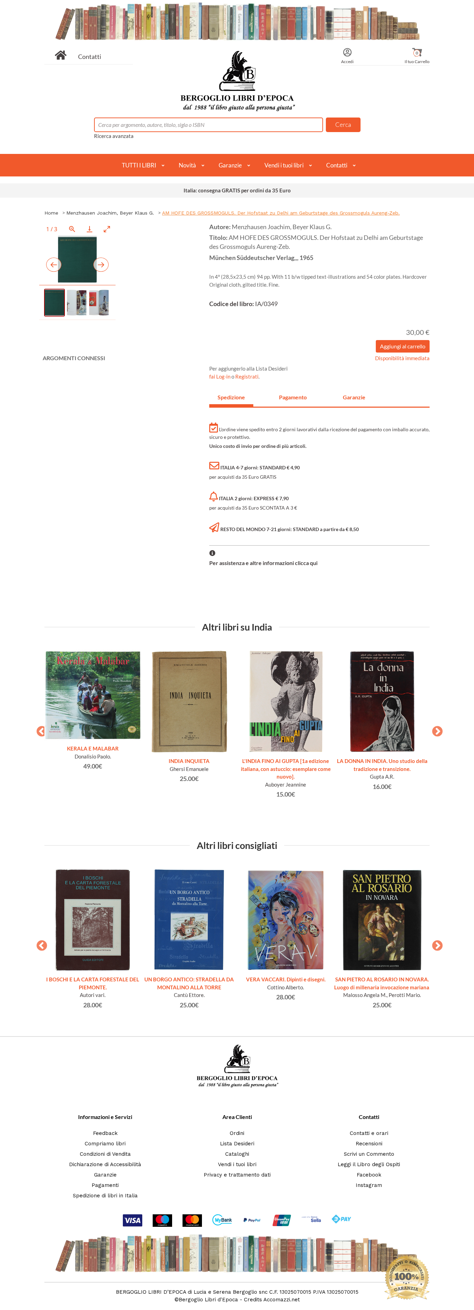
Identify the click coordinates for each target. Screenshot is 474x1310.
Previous (39, 729)
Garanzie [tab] (354, 397)
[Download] (89, 229)
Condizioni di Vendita (105, 1154)
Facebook (369, 1175)
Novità (187, 165)
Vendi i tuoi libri (284, 165)
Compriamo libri (105, 1143)
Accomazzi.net (281, 1299)
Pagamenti (105, 1185)
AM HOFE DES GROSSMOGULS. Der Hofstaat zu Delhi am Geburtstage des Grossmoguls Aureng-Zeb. (281, 213)
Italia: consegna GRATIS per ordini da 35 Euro (237, 190)
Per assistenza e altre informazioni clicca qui (263, 562)
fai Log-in (220, 376)
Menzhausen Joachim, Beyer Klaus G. (110, 213)
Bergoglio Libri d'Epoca (208, 1299)
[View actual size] (72, 229)
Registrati (247, 376)
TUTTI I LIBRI (139, 165)
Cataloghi (237, 1154)
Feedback (105, 1133)
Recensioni (369, 1143)
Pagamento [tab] (293, 397)
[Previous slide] (53, 265)
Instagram (369, 1185)
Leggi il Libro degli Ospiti (369, 1164)
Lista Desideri (237, 1143)
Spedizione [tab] (231, 397)
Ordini (237, 1133)
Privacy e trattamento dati (237, 1175)
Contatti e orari (369, 1133)
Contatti (89, 56)
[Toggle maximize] (107, 229)
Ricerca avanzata (114, 136)
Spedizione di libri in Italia (105, 1195)
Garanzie (230, 165)
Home (51, 213)
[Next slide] (101, 265)
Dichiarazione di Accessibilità (105, 1164)
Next (434, 729)
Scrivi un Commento (369, 1154)
